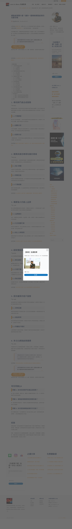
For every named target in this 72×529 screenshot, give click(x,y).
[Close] (47, 250)
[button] (36, 263)
